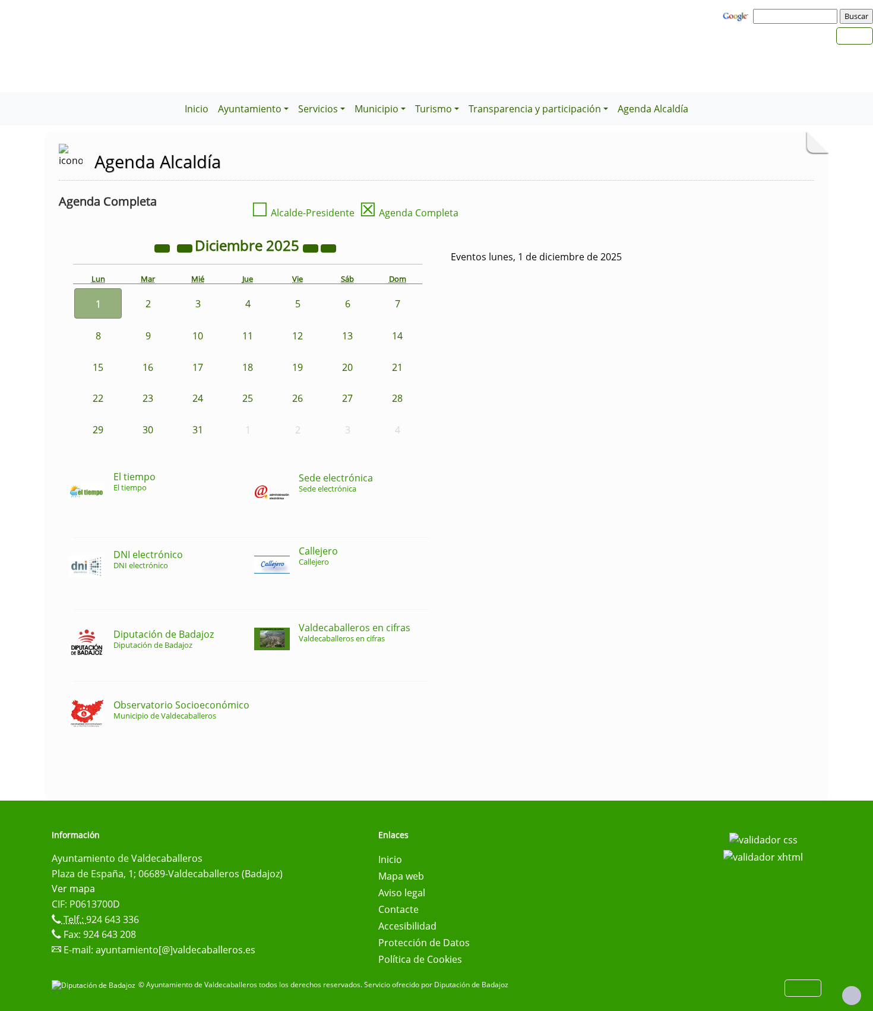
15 (98, 367)
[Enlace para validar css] (763, 838)
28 (397, 398)
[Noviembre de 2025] (186, 247)
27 (347, 398)
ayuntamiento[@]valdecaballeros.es (175, 949)
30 (148, 429)
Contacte (398, 909)
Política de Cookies (420, 959)
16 (148, 367)
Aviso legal (401, 892)
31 (197, 429)
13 (347, 335)
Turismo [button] (433, 108)
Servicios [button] (318, 108)
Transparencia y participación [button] (535, 108)
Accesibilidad (407, 926)
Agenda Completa (408, 212)
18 (247, 367)
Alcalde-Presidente (303, 212)
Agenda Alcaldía (653, 108)
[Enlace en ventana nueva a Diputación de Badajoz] (95, 984)
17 (197, 367)
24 (197, 398)
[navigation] (797, 16)
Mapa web (401, 876)
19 (297, 367)
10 (197, 335)
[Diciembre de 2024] (163, 247)
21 (397, 367)
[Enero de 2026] (328, 247)
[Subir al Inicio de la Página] (851, 995)
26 (297, 398)
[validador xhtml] (763, 856)
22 (98, 398)
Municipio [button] (376, 108)
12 (297, 335)
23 (148, 398)
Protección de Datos (424, 942)
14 (397, 335)
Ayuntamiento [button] (249, 108)
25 (247, 398)
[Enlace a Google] (737, 15)
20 (347, 367)
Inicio (196, 108)
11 (247, 335)
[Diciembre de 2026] (312, 247)
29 (98, 429)
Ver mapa (73, 888)
